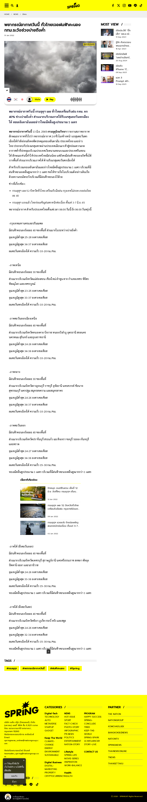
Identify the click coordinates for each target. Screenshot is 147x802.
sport (67, 720)
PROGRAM (89, 713)
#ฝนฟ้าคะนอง (57, 668)
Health (67, 772)
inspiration (70, 762)
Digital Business (53, 762)
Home (6, 14)
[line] (22, 91)
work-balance (73, 765)
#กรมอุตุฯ (12, 668)
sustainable (52, 755)
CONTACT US (91, 751)
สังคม (24, 14)
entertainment (72, 741)
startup (49, 727)
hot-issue (69, 716)
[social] (113, 5)
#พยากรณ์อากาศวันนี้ (34, 668)
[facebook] (12, 91)
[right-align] (11, 5)
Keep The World (53, 738)
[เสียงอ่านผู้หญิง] (34, 99)
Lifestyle (68, 751)
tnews (111, 757)
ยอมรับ (14, 776)
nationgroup (115, 720)
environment (52, 751)
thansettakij (115, 763)
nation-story (72, 744)
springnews (114, 745)
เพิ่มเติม (7, 770)
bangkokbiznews (118, 732)
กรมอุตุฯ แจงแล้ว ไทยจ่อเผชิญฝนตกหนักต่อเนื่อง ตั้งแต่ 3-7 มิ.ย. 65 (48, 202)
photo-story (71, 727)
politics (69, 737)
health (68, 776)
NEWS (15, 14)
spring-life (70, 755)
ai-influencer (92, 741)
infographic (71, 730)
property (50, 772)
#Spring (74, 668)
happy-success (92, 716)
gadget (49, 730)
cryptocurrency (55, 776)
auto (48, 720)
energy (49, 748)
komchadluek (116, 726)
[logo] (73, 5)
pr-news (69, 734)
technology (52, 716)
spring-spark (91, 737)
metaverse (50, 723)
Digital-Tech (51, 713)
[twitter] (17, 90)
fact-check (71, 723)
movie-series (71, 758)
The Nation (114, 714)
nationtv (113, 738)
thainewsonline (117, 751)
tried (87, 727)
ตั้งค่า (14, 782)
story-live (90, 744)
